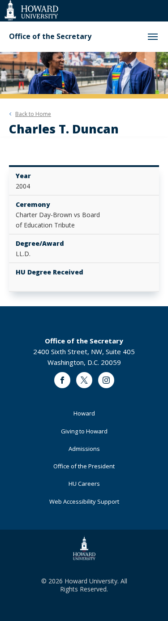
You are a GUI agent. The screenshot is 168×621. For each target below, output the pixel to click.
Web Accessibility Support (84, 501)
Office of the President (84, 466)
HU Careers (84, 484)
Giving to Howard (84, 431)
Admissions (84, 449)
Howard (84, 413)
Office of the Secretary (50, 36)
